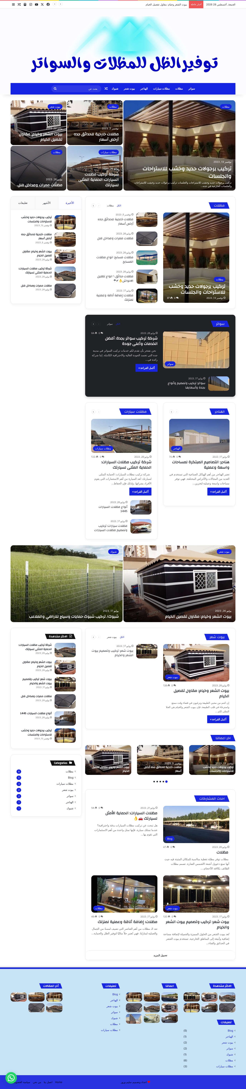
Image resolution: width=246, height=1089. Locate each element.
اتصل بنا (48, 1082)
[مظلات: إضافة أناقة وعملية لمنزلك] (146, 296)
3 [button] (160, 781)
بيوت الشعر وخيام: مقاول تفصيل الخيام (40, 136)
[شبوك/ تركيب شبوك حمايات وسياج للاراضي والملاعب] (67, 583)
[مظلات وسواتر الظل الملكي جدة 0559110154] (123, 45)
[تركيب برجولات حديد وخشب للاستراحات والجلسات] (179, 145)
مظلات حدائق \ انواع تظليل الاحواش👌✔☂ (115, 278)
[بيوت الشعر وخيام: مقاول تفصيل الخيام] (38, 122)
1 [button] (166, 781)
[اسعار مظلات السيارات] (152, 1018)
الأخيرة (70, 203)
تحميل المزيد (160, 955)
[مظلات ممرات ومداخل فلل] (38, 168)
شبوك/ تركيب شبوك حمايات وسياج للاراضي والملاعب (74, 616)
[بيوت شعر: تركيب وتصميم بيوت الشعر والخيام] (146, 651)
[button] (11, 1078)
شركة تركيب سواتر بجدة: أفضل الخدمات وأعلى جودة (131, 341)
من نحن (37, 1082)
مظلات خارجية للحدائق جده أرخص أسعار (96, 136)
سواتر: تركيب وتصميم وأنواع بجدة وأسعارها (186, 385)
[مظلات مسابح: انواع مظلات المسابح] (146, 258)
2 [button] (163, 781)
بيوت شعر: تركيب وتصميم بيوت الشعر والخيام (112, 653)
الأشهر (47, 203)
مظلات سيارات (161, 88)
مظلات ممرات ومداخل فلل (40, 184)
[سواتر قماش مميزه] (134, 1019)
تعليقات (22, 203)
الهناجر (144, 88)
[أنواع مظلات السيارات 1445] (140, 507)
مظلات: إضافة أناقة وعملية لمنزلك (114, 297)
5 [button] (154, 781)
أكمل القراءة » (146, 367)
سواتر (191, 88)
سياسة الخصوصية (21, 1082)
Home (58, 1082)
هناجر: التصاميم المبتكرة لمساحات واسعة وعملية (200, 464)
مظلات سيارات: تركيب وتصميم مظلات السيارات (110, 528)
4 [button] (157, 781)
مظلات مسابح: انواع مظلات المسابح (114, 259)
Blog (70, 777)
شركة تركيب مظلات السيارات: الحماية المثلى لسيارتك (158, 4)
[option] (123, 145)
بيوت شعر (129, 88)
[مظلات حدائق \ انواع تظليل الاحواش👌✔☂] (146, 277)
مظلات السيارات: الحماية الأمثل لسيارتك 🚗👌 (131, 815)
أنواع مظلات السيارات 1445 (113, 509)
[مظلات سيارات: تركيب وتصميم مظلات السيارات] (140, 526)
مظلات (179, 88)
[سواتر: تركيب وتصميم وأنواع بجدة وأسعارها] (218, 383)
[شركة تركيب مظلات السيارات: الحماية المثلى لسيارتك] (95, 168)
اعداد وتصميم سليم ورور (134, 1082)
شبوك (115, 88)
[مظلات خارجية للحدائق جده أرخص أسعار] (95, 122)
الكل (119, 205)
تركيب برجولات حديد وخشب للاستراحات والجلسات (187, 172)
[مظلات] (169, 997)
